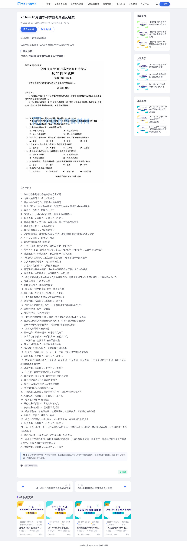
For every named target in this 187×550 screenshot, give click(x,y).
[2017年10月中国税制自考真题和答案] (59, 510)
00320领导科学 (43, 23)
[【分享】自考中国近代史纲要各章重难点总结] (142, 34)
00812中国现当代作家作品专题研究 (26, 523)
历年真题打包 (39, 523)
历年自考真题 (56, 23)
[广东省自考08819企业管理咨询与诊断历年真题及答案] (142, 129)
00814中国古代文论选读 (113, 523)
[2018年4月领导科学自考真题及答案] (142, 76)
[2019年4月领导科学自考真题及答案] (142, 67)
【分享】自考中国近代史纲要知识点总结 (157, 23)
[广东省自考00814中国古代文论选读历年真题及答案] (117, 510)
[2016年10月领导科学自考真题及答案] (142, 86)
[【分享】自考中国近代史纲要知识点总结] (142, 24)
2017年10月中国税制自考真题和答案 (59, 529)
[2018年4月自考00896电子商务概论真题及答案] (142, 109)
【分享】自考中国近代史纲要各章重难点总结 (157, 34)
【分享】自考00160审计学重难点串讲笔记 (157, 44)
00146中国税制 (54, 523)
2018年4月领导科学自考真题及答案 (157, 75)
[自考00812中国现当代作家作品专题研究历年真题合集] (30, 510)
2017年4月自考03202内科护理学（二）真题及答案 (158, 119)
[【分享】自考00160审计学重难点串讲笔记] (142, 44)
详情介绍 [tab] (30, 29)
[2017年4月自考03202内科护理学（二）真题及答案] (142, 119)
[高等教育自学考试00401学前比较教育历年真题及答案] (88, 510)
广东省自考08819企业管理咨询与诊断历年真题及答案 (157, 129)
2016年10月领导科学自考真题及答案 (157, 85)
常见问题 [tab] (47, 29)
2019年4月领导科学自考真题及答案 (157, 65)
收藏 (124, 472)
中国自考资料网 (102, 545)
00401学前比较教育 (84, 523)
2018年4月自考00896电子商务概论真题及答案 (158, 109)
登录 (166, 4)
